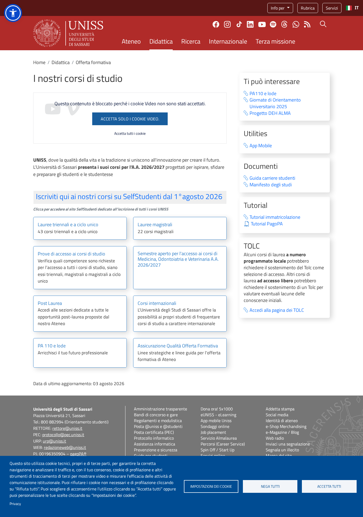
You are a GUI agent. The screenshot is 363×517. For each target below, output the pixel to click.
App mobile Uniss (216, 420)
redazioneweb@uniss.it (65, 447)
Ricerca (190, 41)
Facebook (216, 24)
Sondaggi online (215, 426)
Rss (307, 24)
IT (357, 8)
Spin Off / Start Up (217, 450)
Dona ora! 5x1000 (217, 409)
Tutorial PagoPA (267, 224)
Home (39, 62)
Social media (277, 415)
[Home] (68, 33)
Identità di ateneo (282, 420)
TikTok (239, 24)
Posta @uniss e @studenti (158, 426)
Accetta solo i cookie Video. (130, 119)
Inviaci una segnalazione (288, 444)
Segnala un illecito (282, 450)
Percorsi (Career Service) (223, 444)
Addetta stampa (280, 409)
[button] (13, 13)
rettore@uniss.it (67, 428)
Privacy (15, 503)
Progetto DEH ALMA (270, 113)
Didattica (161, 41)
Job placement (213, 432)
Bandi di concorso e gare (156, 415)
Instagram (227, 24)
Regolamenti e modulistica (158, 420)
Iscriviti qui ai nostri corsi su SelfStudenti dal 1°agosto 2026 (129, 196)
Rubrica (308, 8)
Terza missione (275, 41)
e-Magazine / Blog (282, 432)
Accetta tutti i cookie (130, 133)
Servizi (332, 8)
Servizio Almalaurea (219, 438)
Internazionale (228, 41)
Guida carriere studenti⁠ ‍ (276, 178)
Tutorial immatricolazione (275, 217)
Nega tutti (270, 486)
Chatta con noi (296, 24)
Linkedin (250, 24)
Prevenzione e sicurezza (155, 450)
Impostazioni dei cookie (211, 486)
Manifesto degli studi (271, 185)
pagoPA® (78, 454)
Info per (278, 8)
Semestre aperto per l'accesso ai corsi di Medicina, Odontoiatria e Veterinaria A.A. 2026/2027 (178, 259)
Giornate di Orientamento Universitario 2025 (275, 103)
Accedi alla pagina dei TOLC (277, 310)
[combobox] (352, 8)
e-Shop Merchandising (286, 426)
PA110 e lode (263, 93)
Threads (284, 24)
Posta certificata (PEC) (154, 432)
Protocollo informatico (154, 438)
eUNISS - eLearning (218, 415)
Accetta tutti (329, 486)
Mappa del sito (279, 456)
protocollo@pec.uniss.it (63, 434)
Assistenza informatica (154, 444)
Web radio (275, 438)
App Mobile (261, 145)
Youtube (262, 24)
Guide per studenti (150, 456)
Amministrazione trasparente (160, 409)
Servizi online (213, 456)
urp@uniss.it (54, 441)
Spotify (273, 24)
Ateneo (131, 41)
